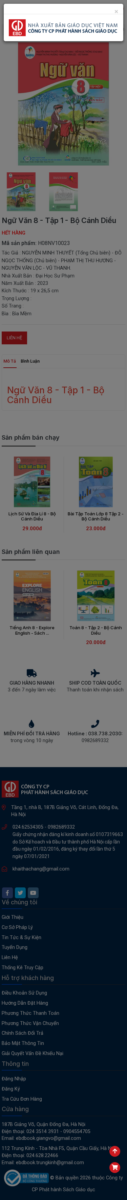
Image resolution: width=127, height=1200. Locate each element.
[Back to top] (114, 1151)
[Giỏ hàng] (114, 1167)
